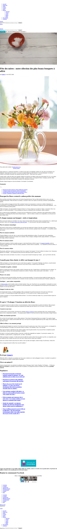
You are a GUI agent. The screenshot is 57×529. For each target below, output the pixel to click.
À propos (5, 485)
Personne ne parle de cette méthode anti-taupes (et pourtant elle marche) (13, 380)
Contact (4, 491)
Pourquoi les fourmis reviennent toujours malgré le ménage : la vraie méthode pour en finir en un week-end (13, 375)
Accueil (4, 4)
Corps (7, 14)
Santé (4, 9)
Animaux (5, 19)
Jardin (4, 6)
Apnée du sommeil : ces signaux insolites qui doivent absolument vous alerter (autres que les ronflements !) (13, 404)
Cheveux (8, 11)
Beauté (4, 10)
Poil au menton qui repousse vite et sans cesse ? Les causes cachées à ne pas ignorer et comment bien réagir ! (14, 398)
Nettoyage (5, 5)
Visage (7, 12)
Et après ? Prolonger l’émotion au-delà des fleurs (13, 193)
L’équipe (5, 486)
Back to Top (2, 504)
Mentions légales (6, 488)
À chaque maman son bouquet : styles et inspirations (14, 190)
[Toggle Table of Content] (1, 187)
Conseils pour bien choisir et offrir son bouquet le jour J (15, 192)
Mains (7, 15)
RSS (4, 492)
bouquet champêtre (45, 243)
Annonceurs (5, 487)
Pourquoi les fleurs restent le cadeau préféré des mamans (15, 189)
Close (1, 508)
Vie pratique (5, 17)
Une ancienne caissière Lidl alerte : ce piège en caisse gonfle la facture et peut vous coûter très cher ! (14, 393)
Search (20, 22)
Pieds (7, 16)
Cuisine (4, 7)
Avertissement (6, 490)
